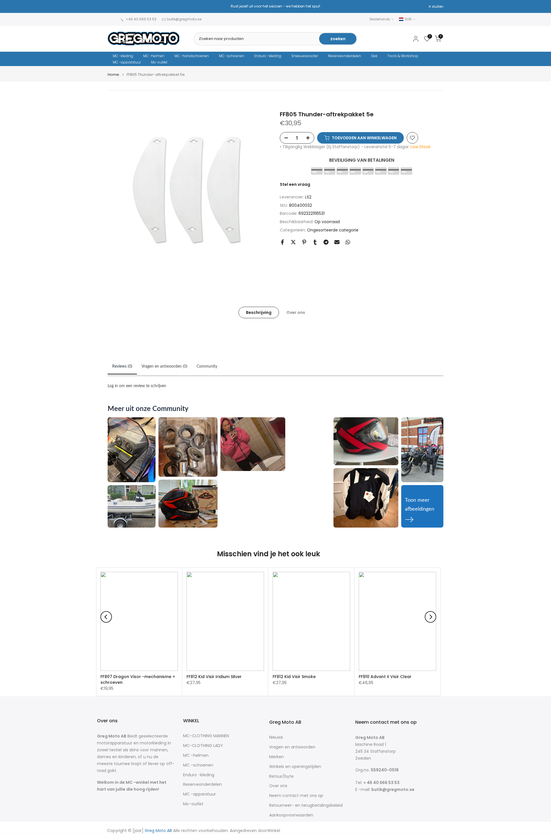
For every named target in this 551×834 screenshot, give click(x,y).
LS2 (308, 197)
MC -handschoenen (191, 55)
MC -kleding (123, 55)
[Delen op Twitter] (293, 242)
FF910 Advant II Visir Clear (385, 676)
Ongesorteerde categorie (332, 230)
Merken (276, 757)
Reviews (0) (122, 366)
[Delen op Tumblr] (315, 242)
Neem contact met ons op (296, 795)
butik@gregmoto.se (184, 19)
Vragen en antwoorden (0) (164, 366)
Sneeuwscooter (304, 55)
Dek (374, 55)
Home (113, 74)
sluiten (116, 6)
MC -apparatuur (127, 62)
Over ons (295, 312)
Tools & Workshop (402, 55)
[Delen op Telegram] (326, 242)
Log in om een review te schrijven (137, 386)
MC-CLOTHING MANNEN (206, 736)
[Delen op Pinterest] (304, 242)
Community (207, 366)
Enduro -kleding (267, 55)
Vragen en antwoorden (292, 747)
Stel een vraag (295, 184)
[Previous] (106, 617)
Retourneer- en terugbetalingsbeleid (306, 805)
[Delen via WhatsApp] (347, 242)
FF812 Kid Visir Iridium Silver (214, 676)
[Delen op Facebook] (282, 242)
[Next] (430, 617)
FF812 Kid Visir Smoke (294, 676)
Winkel (273, 830)
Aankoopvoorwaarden (291, 815)
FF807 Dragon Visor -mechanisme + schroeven (137, 679)
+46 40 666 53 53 (141, 19)
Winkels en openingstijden (295, 766)
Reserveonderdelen (344, 55)
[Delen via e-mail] (336, 242)
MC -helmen (153, 55)
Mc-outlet (159, 62)
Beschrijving (258, 312)
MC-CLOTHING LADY (203, 745)
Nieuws (276, 737)
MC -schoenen (231, 55)
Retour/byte (281, 776)
